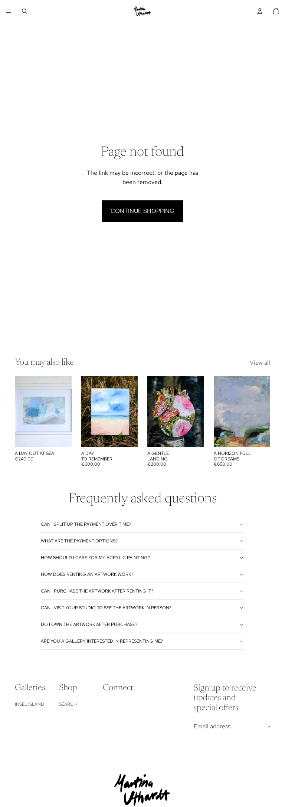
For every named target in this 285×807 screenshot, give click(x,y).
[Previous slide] (155, 412)
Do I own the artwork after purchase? (89, 624)
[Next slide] (196, 412)
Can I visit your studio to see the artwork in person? (106, 608)
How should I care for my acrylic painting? (95, 558)
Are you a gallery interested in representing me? (102, 641)
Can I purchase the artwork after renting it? (97, 591)
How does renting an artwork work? (87, 574)
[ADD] (60, 436)
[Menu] (8, 11)
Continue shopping (142, 211)
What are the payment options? (79, 541)
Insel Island (29, 704)
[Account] (260, 11)
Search (68, 704)
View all (260, 363)
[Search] (24, 11)
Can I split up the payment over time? (86, 524)
